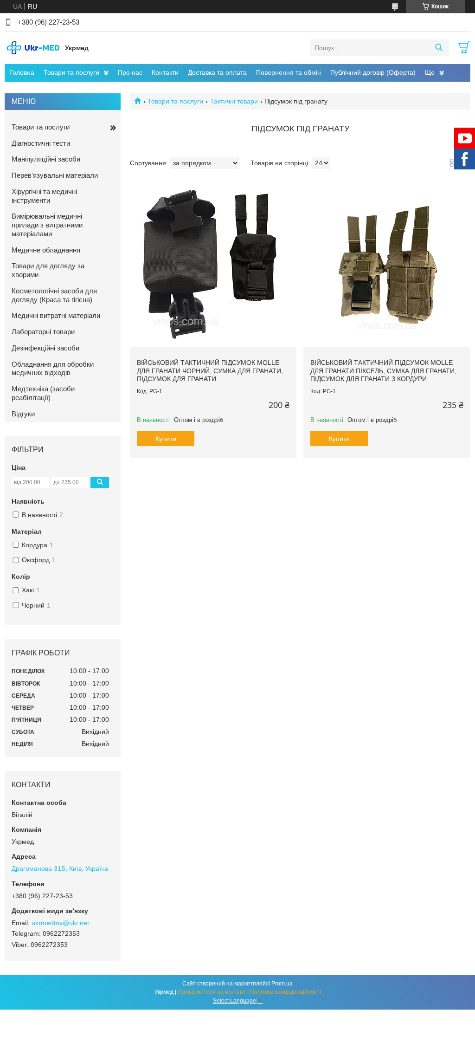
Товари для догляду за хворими (48, 270)
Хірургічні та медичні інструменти (44, 196)
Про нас (130, 72)
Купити (165, 438)
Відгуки (23, 414)
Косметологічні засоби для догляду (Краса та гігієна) (54, 295)
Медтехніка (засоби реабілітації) (43, 393)
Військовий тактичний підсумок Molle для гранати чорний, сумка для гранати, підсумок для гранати (210, 370)
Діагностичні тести (41, 143)
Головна (21, 72)
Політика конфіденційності (285, 992)
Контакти (165, 72)
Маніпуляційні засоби (46, 159)
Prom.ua (282, 983)
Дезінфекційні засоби (45, 348)
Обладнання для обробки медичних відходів (53, 368)
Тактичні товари (234, 101)
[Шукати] (438, 47)
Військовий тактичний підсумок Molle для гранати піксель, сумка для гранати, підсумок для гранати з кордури (383, 370)
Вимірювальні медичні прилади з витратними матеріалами (47, 225)
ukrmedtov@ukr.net (60, 922)
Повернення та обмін (288, 72)
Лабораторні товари (43, 332)
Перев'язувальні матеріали (55, 175)
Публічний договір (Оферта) (373, 72)
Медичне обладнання (46, 250)
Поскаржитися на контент (212, 992)
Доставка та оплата (217, 72)
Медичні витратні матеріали (56, 315)
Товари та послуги (71, 72)
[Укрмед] (32, 47)
